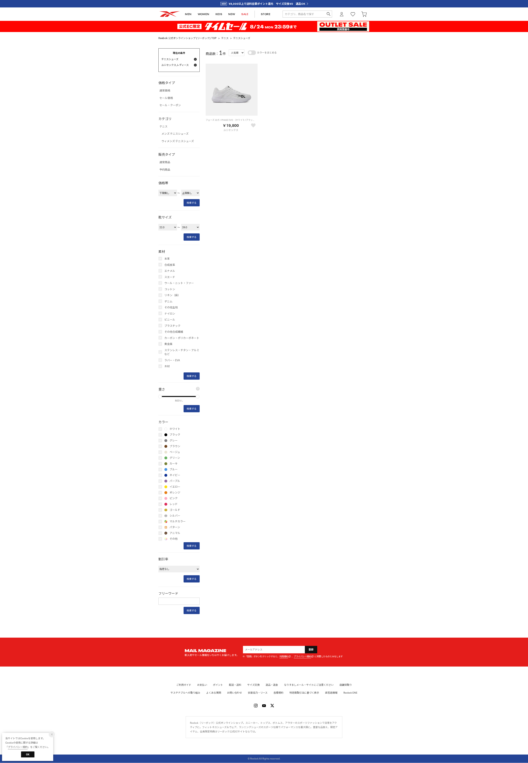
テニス (225, 38)
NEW (231, 14)
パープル (175, 481)
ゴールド (175, 510)
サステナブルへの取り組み (185, 693)
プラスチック (172, 325)
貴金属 (168, 344)
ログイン (341, 14)
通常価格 (164, 91)
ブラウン (175, 446)
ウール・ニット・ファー (179, 283)
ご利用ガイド (183, 685)
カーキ (174, 464)
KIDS (219, 14)
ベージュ (175, 452)
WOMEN (203, 14)
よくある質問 (213, 693)
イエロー (175, 487)
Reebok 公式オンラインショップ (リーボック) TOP (187, 38)
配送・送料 (235, 685)
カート (364, 14)
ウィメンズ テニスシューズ (177, 141)
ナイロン (169, 313)
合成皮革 (169, 265)
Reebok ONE (350, 693)
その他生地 (171, 307)
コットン (169, 289)
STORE (265, 14)
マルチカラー (178, 521)
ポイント (218, 685)
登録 (311, 649)
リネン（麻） (172, 295)
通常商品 (164, 162)
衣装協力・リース (258, 693)
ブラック (175, 435)
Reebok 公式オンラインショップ (169, 14)
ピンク (174, 498)
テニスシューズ (241, 38)
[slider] (160, 396)
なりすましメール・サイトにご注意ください (309, 685)
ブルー (174, 469)
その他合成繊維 (173, 331)
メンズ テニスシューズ (175, 134)
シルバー (175, 516)
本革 (167, 258)
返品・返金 (272, 685)
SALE (244, 14)
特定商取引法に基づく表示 (304, 693)
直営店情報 (331, 693)
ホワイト (175, 429)
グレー (174, 441)
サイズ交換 (253, 685)
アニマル (175, 533)
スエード (169, 277)
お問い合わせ (234, 693)
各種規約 (278, 693)
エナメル (169, 271)
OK (27, 754)
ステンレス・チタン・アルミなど (181, 352)
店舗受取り (345, 685)
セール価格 (166, 98)
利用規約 (283, 656)
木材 (167, 366)
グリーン (175, 458)
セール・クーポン (170, 105)
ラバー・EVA (172, 360)
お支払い (202, 685)
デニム (168, 301)
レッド (174, 504)
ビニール (169, 319)
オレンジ (175, 493)
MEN (188, 14)
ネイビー (175, 475)
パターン (175, 527)
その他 (174, 539)
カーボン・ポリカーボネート (181, 338)
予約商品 (164, 170)
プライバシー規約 (302, 656)
